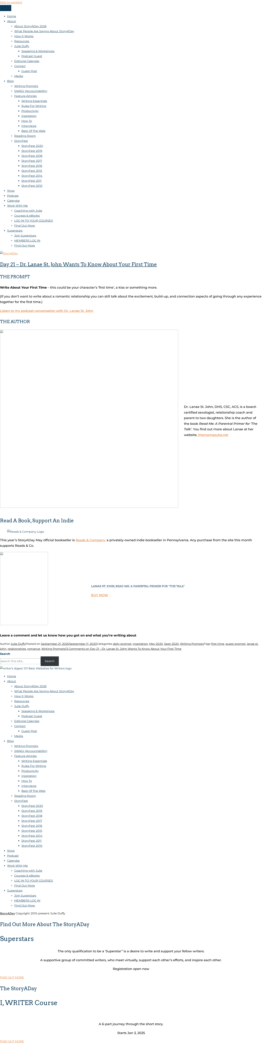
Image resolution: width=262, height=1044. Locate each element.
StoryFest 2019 (31, 151)
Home (11, 16)
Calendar (13, 200)
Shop (11, 190)
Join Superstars (25, 235)
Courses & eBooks (27, 215)
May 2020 (156, 644)
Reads (81, 540)
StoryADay (7, 913)
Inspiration (29, 116)
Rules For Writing (33, 106)
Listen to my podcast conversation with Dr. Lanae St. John (46, 311)
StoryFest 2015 (31, 171)
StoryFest (21, 141)
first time (217, 644)
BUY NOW (99, 595)
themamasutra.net (213, 435)
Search (5, 654)
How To (26, 121)
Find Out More (24, 225)
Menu (5, 8)
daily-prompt (122, 644)
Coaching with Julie (28, 210)
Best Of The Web (33, 131)
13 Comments (123, 649)
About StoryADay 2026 (30, 26)
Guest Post (29, 71)
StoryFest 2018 (31, 156)
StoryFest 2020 (32, 146)
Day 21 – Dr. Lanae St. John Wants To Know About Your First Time (78, 264)
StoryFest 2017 (31, 161)
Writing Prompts (26, 86)
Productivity (30, 111)
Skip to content (11, 2)
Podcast (13, 195)
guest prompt (235, 644)
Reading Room (25, 136)
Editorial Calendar (26, 61)
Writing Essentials (34, 101)
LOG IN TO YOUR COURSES (33, 220)
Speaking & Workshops (38, 51)
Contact (20, 66)
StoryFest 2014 (31, 176)
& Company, (96, 540)
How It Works (24, 36)
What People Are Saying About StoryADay (44, 31)
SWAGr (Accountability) (30, 91)
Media (18, 76)
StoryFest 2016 (31, 166)
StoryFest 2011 (31, 180)
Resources (21, 41)
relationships (17, 649)
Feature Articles (25, 96)
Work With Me (17, 205)
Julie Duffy (21, 46)
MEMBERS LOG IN (27, 240)
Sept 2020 (171, 644)
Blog (10, 81)
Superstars (14, 230)
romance (33, 649)
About (11, 21)
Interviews (28, 126)
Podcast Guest (31, 56)
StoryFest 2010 (31, 185)
